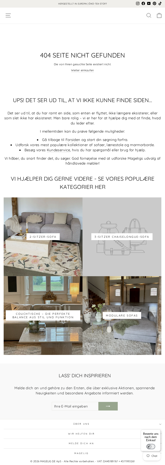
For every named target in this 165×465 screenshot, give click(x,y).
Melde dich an (81, 443)
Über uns (81, 424)
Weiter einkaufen (82, 70)
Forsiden (73, 139)
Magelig (81, 453)
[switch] (151, 446)
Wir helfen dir (81, 433)
